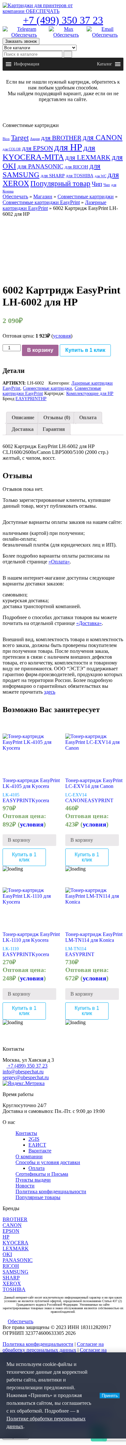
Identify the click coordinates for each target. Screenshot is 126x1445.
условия (62, 336)
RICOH (11, 1266)
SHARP (11, 1277)
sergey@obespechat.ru (26, 1077)
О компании (29, 1156)
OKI (7, 1254)
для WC (100, 176)
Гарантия (54, 429)
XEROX (12, 1283)
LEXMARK (16, 1248)
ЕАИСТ (37, 1145)
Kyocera (40, 800)
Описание (23, 417)
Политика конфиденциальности (51, 1191)
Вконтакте (39, 1150)
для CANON (102, 137)
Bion (6, 139)
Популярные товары (38, 1197)
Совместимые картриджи (86, 196)
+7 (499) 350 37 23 (63, 20)
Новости (25, 1185)
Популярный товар (60, 183)
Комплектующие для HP (89, 393)
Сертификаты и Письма (42, 1174)
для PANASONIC (40, 166)
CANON (74, 800)
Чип (97, 184)
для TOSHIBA (79, 175)
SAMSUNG (15, 1272)
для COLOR (12, 149)
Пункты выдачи (33, 1180)
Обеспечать (15, 196)
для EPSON (37, 148)
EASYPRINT (28, 398)
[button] (26, 64)
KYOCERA (15, 1242)
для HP (68, 147)
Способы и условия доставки (48, 1162)
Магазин (42, 196)
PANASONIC (18, 1260)
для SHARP (53, 175)
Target (20, 138)
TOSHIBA (14, 1289)
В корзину (40, 350)
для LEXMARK (87, 157)
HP (44, 398)
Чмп (106, 185)
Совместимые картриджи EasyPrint (41, 202)
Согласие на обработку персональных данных (53, 1347)
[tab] (23, 417)
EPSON (11, 1231)
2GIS (33, 1139)
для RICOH (76, 166)
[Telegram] (24, 32)
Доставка (23, 429)
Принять (110, 1395)
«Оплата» (59, 561)
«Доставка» (89, 623)
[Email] (105, 32)
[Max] (66, 32)
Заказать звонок (21, 41)
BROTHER (15, 1219)
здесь (49, 692)
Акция (35, 139)
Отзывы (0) (56, 417)
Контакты (26, 1133)
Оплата (88, 417)
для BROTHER (61, 137)
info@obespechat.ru (23, 1071)
